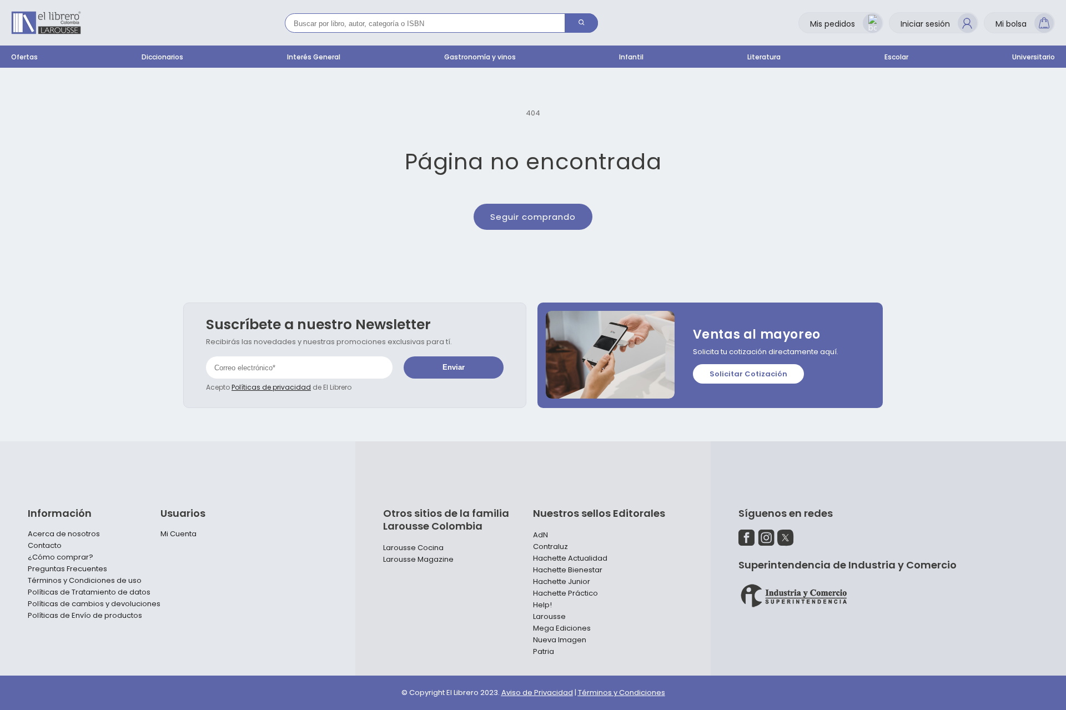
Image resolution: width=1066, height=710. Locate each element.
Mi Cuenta (178, 534)
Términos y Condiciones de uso (85, 580)
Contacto (45, 545)
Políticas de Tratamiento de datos (89, 592)
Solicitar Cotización (748, 374)
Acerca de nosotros (64, 534)
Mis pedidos (832, 24)
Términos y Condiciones (621, 692)
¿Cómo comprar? (60, 557)
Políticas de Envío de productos (85, 615)
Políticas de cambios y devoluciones (94, 604)
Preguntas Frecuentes (67, 569)
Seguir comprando (533, 217)
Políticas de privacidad (271, 387)
